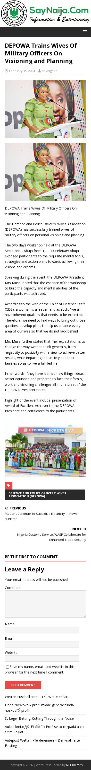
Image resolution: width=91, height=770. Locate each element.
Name (10, 624)
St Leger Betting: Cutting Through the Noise (39, 718)
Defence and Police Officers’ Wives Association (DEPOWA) (37, 494)
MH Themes (74, 765)
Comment (13, 587)
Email (9, 638)
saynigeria (50, 71)
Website (11, 652)
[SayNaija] (45, 24)
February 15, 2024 (22, 71)
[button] (84, 31)
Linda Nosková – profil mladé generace (35, 705)
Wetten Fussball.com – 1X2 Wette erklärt (37, 696)
